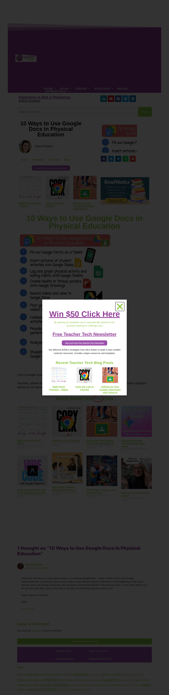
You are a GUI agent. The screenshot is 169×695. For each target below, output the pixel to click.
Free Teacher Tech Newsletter (85, 334)
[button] (120, 306)
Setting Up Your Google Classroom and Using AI (110, 389)
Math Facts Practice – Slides (58, 388)
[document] (84, 347)
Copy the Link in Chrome (84, 388)
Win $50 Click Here (84, 314)
